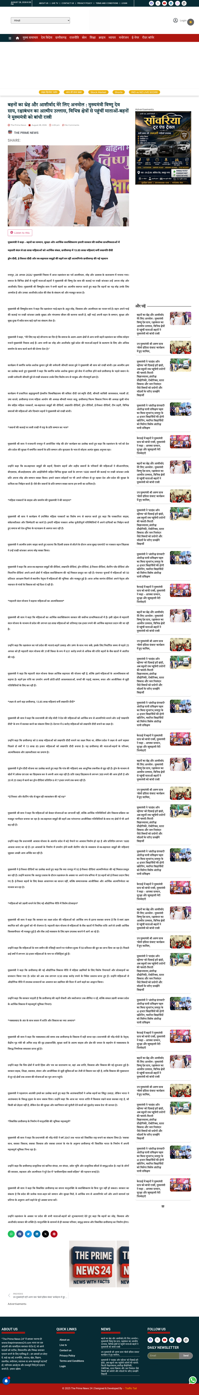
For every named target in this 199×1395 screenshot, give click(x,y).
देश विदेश (46, 37)
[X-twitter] (157, 3)
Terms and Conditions (107, 3)
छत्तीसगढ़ (60, 37)
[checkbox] (190, 22)
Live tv (55, 3)
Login (124, 3)
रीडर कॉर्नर (148, 37)
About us (43, 3)
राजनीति (74, 37)
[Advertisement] (99, 65)
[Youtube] (164, 3)
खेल (84, 37)
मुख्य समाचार (30, 37)
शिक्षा (93, 37)
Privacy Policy (84, 3)
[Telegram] (171, 3)
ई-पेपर (135, 37)
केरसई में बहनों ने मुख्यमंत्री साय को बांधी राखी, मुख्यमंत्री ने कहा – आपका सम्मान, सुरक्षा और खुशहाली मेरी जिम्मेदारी (151, 446)
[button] (11, 1233)
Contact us (68, 3)
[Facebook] (151, 3)
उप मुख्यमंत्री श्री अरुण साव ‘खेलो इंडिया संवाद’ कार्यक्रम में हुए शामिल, (150, 348)
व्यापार (112, 37)
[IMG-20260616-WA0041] (163, 183)
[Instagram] (177, 3)
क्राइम (102, 37)
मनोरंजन (124, 37)
